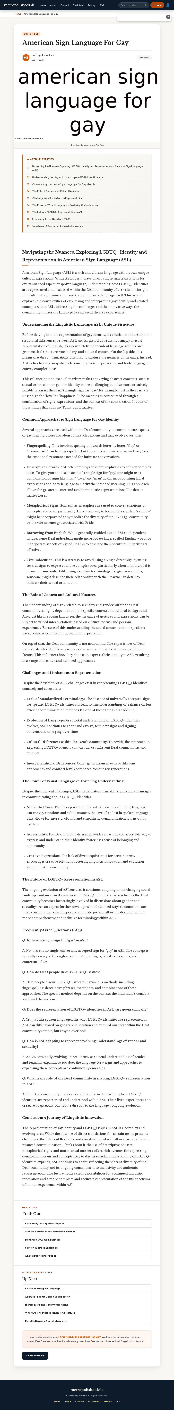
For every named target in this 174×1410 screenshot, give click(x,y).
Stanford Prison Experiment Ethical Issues (50, 1231)
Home (43, 5)
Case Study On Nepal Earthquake (44, 1223)
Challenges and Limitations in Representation (57, 198)
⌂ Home (157, 5)
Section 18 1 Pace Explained (41, 1247)
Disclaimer (78, 5)
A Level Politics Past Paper (40, 1255)
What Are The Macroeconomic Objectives (50, 1312)
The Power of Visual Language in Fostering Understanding (65, 205)
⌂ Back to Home (35, 1355)
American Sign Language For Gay (80, 1337)
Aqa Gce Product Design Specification (47, 1296)
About (53, 5)
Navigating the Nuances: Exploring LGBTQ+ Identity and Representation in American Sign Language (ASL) (87, 168)
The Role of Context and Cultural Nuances (55, 191)
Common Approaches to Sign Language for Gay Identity (63, 184)
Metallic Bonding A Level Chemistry (46, 1320)
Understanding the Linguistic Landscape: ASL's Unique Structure (67, 177)
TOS (102, 5)
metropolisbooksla (19, 5)
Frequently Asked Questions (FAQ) (51, 219)
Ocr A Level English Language (42, 1288)
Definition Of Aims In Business (42, 1239)
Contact (64, 5)
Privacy (91, 5)
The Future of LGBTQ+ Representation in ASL (57, 212)
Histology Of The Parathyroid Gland (46, 1304)
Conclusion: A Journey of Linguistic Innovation (57, 225)
